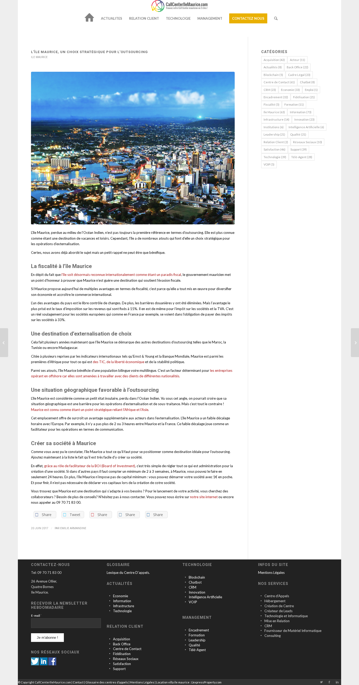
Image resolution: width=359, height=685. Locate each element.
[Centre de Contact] (109, 648)
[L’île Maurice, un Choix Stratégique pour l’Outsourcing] (132, 148)
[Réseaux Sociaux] (109, 658)
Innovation (304, 119)
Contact (78, 682)
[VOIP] (185, 602)
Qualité (298, 134)
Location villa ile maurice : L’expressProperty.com (189, 682)
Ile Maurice (39, 57)
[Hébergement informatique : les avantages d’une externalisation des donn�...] (4, 342)
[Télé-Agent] (185, 649)
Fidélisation (304, 97)
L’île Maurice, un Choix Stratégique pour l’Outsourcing (89, 52)
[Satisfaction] (109, 663)
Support (298, 149)
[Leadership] (185, 640)
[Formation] (185, 635)
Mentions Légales (271, 572)
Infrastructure (276, 119)
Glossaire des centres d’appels (106, 682)
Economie (290, 89)
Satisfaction (274, 149)
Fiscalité (271, 104)
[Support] (109, 668)
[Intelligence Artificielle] (185, 597)
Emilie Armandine (73, 528)
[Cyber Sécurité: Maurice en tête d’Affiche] (355, 342)
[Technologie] (109, 611)
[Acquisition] (109, 639)
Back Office (297, 67)
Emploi (311, 89)
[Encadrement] (185, 630)
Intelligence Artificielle (306, 127)
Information (300, 112)
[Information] (109, 601)
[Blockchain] (185, 577)
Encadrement (276, 97)
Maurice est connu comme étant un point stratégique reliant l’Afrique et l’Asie (89, 410)
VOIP (269, 164)
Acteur (297, 59)
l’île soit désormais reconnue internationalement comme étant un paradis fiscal (121, 274)
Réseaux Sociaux (307, 142)
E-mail (36, 615)
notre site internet (204, 497)
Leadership (274, 134)
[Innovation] (185, 592)
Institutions (274, 127)
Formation (294, 104)
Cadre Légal (299, 74)
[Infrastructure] (109, 606)
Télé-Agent (301, 157)
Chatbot (307, 82)
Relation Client (276, 142)
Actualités (273, 67)
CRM (270, 89)
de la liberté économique (125, 362)
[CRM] (185, 587)
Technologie (275, 157)
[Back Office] (109, 644)
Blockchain (273, 74)
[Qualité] (185, 645)
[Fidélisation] (109, 653)
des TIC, (99, 362)
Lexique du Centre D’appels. (128, 572)
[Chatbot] (185, 582)
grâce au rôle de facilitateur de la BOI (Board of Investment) (89, 466)
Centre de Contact (279, 82)
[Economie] (109, 596)
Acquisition (274, 59)
